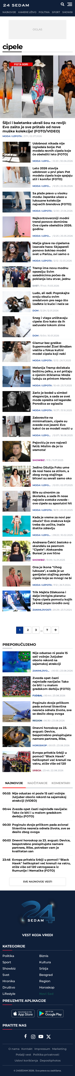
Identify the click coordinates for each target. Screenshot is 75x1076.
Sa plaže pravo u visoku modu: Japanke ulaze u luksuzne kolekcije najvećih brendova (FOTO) (51, 199)
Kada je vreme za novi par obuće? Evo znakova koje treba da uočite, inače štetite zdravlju (51, 523)
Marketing (59, 1049)
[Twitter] (49, 1037)
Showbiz (68, 12)
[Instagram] (33, 1037)
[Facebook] (25, 1037)
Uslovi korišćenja (26, 1061)
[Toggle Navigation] (69, 4)
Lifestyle (8, 994)
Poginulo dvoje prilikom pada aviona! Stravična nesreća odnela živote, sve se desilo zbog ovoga (52, 708)
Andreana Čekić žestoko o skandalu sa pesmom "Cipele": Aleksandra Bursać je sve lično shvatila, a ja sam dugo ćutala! (51, 548)
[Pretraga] (62, 4)
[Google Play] (50, 1013)
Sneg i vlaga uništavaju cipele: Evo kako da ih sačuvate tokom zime (50, 321)
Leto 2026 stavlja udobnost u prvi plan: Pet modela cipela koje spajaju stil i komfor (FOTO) (52, 174)
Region (37, 720)
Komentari (61, 783)
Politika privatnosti (46, 1055)
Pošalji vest (23, 1055)
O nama (13, 1049)
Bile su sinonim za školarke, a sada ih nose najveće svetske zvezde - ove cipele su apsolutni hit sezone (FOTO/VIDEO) (52, 498)
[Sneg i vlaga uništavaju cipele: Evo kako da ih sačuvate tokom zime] (16, 326)
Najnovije (9, 12)
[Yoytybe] (41, 1037)
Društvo (8, 987)
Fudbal (37, 695)
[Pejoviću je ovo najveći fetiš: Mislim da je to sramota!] (16, 451)
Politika (44, 12)
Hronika (8, 981)
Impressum (42, 1049)
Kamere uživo (27, 12)
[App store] (23, 1013)
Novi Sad (46, 994)
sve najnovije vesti (37, 882)
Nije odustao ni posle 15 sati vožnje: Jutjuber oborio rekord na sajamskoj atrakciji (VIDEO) (50, 658)
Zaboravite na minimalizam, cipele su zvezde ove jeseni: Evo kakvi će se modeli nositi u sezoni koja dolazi (52, 423)
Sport (56, 12)
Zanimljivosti (41, 610)
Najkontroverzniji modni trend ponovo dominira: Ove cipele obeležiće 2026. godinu (52, 223)
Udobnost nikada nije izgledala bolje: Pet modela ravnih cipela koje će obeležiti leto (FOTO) (51, 149)
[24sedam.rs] (15, 5)
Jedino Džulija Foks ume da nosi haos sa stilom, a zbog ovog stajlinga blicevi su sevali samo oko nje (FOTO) (52, 473)
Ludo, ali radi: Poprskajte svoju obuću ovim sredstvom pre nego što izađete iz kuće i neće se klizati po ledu (50, 298)
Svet (35, 286)
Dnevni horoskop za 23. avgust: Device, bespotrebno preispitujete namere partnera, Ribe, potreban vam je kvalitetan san (52, 733)
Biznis (43, 956)
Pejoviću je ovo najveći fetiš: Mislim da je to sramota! (49, 446)
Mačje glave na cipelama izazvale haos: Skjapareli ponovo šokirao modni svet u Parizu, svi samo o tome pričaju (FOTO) (50, 248)
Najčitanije (38, 783)
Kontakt (26, 1049)
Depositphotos (50, 1061)
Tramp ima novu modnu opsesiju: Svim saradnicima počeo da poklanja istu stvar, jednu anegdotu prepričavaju (51, 273)
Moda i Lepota (12, 136)
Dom (35, 311)
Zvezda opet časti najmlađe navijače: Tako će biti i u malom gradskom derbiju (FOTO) (51, 683)
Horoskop (39, 745)
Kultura (45, 962)
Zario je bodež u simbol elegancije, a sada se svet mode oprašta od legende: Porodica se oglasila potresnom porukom (51, 398)
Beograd (46, 975)
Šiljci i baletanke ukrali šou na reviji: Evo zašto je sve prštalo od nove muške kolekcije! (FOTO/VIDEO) (34, 127)
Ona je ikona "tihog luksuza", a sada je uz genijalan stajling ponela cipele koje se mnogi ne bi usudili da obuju (52, 573)
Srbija (36, 770)
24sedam (22, 1071)
